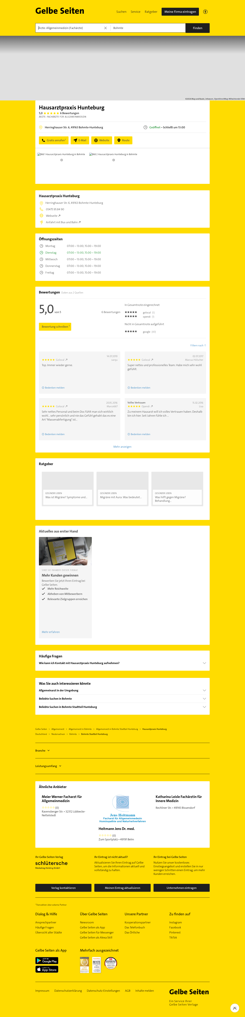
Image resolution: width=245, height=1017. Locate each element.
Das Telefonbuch (135, 927)
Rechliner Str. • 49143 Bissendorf (179, 802)
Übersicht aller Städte (48, 932)
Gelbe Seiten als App (92, 927)
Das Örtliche (132, 932)
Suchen (121, 12)
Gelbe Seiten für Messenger (97, 932)
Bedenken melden (55, 387)
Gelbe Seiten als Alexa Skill (96, 937)
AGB (127, 991)
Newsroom (87, 922)
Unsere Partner (136, 914)
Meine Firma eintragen (180, 12)
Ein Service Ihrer (183, 1002)
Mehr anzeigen (122, 447)
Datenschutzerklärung (68, 991)
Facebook (175, 927)
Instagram (175, 922)
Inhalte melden (144, 991)
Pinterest (175, 932)
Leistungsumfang (46, 766)
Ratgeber (151, 12)
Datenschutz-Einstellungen (103, 991)
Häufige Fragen (44, 927)
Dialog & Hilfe (46, 914)
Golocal (60, 359)
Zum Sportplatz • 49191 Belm (117, 833)
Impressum (42, 991)
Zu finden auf (179, 914)
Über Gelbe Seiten (94, 914)
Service (135, 12)
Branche (40, 750)
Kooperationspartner (138, 922)
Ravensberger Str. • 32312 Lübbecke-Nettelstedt (63, 805)
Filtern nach (196, 345)
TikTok (173, 937)
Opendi (146, 406)
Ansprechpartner (45, 922)
